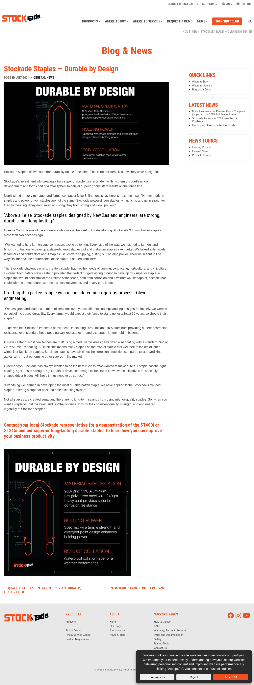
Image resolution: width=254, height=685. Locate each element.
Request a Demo (179, 21)
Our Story (115, 626)
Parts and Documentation (168, 634)
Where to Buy (115, 21)
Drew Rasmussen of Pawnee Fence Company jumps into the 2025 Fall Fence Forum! (218, 113)
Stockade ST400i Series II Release (140, 588)
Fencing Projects (202, 147)
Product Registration (182, 4)
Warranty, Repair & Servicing (170, 630)
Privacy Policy (121, 669)
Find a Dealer (73, 630)
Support (208, 4)
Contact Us (160, 647)
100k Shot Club (227, 21)
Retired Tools (161, 643)
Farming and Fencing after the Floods (213, 125)
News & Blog (117, 634)
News (201, 21)
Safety (158, 639)
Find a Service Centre (77, 634)
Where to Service (146, 21)
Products (90, 21)
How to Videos (162, 621)
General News (43, 78)
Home (186, 31)
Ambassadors (118, 630)
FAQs (157, 626)
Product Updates (201, 155)
